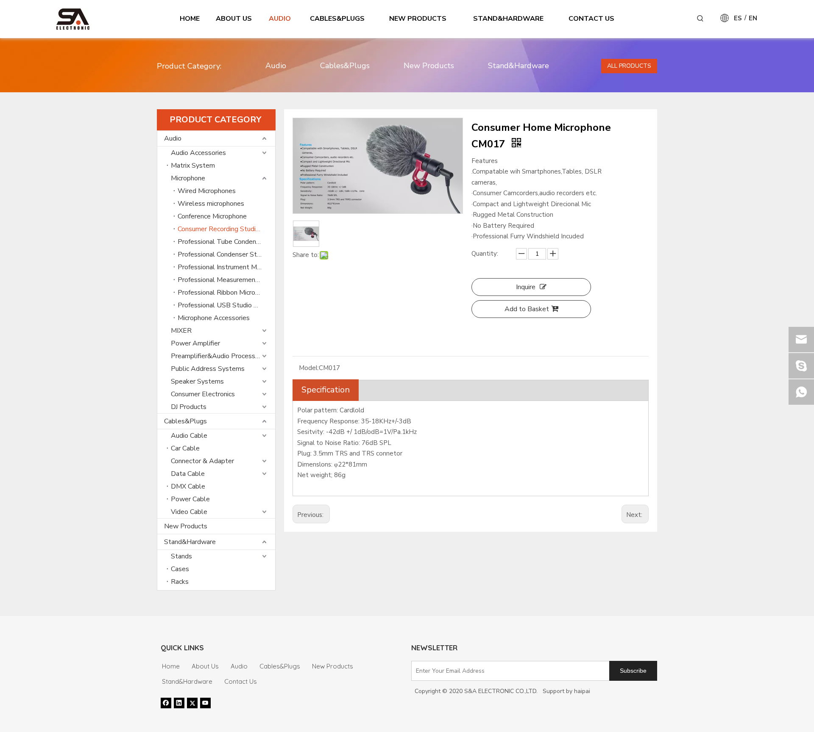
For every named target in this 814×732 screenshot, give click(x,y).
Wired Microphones (207, 191)
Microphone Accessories (214, 318)
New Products (429, 66)
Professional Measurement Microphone (226, 280)
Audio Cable (189, 435)
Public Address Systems (208, 368)
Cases (180, 569)
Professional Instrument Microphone (226, 267)
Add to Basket (527, 309)
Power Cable (190, 499)
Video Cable (189, 512)
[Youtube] (205, 702)
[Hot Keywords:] (700, 18)
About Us (205, 666)
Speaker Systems (197, 381)
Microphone (188, 178)
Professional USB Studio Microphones (226, 305)
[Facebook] (166, 702)
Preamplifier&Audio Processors (218, 356)
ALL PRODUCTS (629, 66)
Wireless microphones (211, 203)
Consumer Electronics (203, 394)
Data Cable (188, 473)
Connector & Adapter (202, 461)
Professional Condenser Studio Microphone (226, 254)
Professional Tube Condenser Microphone (226, 241)
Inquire (525, 287)
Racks (180, 581)
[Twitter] (192, 702)
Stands (181, 556)
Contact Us (240, 681)
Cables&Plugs (345, 66)
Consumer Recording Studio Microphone (226, 229)
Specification (325, 389)
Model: (309, 368)
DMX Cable (188, 486)
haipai (582, 691)
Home (171, 666)
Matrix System (193, 165)
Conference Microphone (212, 216)
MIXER (181, 330)
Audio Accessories (198, 152)
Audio (275, 66)
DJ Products (188, 407)
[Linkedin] (179, 702)
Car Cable (185, 448)
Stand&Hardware (518, 66)
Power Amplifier (195, 343)
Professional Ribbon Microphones (226, 292)
